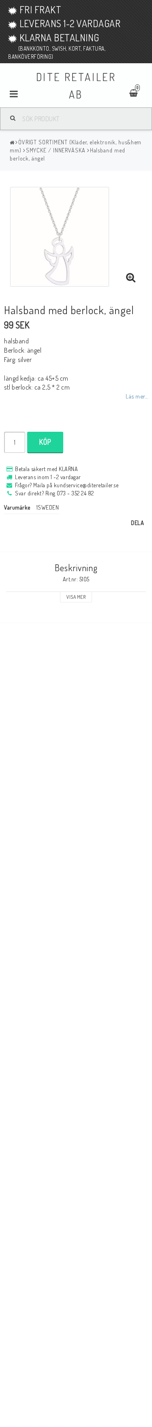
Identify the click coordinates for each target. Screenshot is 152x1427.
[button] (131, 278)
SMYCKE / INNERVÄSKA (56, 150)
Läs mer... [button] (137, 396)
